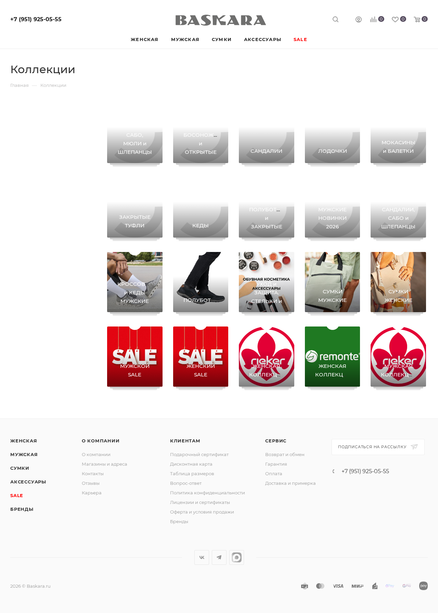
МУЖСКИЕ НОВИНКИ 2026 (332, 218)
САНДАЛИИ (266, 151)
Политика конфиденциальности (207, 492)
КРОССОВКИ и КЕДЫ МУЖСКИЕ (135, 292)
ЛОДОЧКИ (332, 151)
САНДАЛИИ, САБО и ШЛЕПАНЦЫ (398, 218)
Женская (23, 440)
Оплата (273, 473)
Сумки (19, 468)
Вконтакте (201, 557)
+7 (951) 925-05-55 (36, 19)
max (236, 557)
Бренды (22, 509)
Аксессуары (28, 481)
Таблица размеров (192, 473)
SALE (16, 495)
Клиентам (185, 440)
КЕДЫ (200, 225)
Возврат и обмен (285, 454)
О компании (101, 440)
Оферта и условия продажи (202, 512)
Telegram (219, 557)
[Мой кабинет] (359, 20)
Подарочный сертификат (199, 454)
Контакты (93, 473)
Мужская (24, 454)
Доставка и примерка (290, 483)
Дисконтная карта (191, 464)
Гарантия (276, 464)
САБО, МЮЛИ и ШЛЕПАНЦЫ (135, 143)
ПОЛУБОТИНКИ (205, 300)
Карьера (92, 492)
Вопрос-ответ (186, 483)
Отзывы (91, 483)
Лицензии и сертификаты (200, 502)
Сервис (275, 440)
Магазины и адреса (104, 464)
